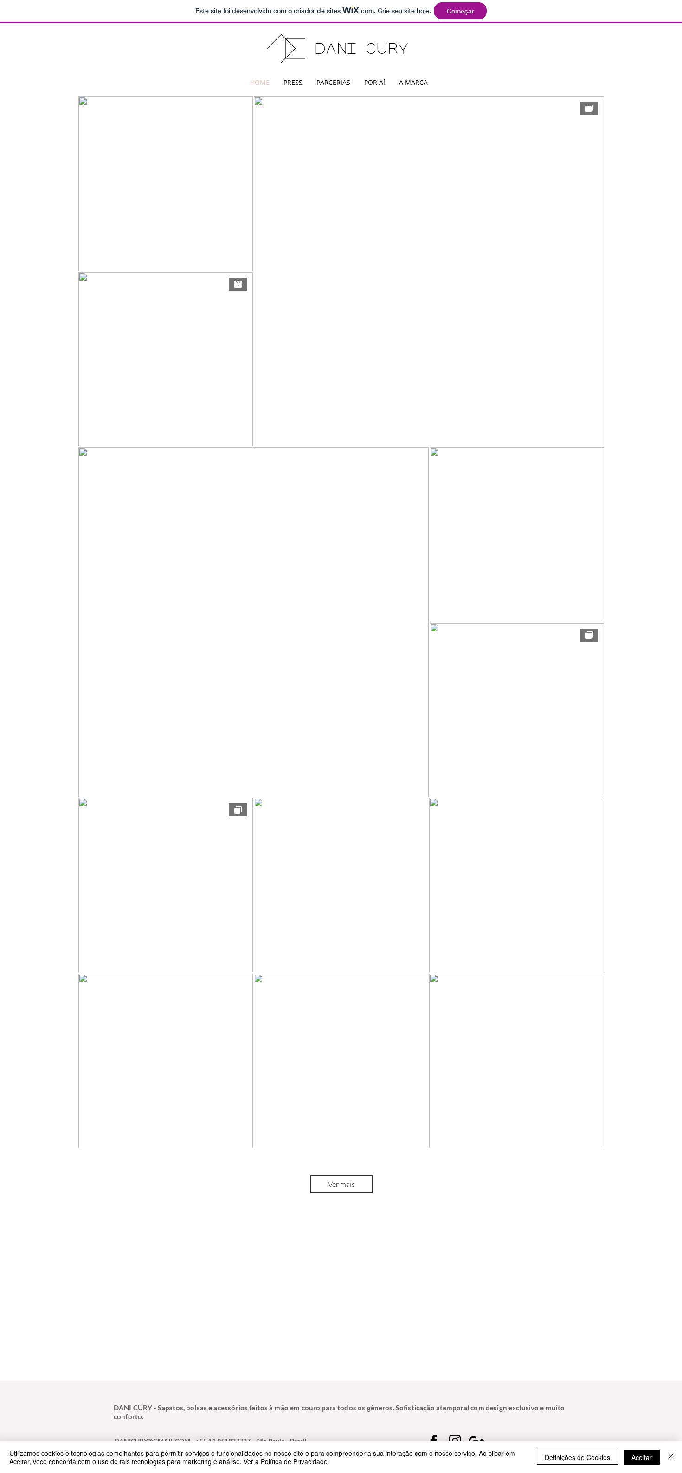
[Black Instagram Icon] (455, 1441)
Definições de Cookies (577, 1457)
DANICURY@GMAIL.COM (152, 1441)
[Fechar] (670, 1457)
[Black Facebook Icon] (433, 1441)
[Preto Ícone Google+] (476, 1441)
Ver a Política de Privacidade (286, 1461)
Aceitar (641, 1457)
